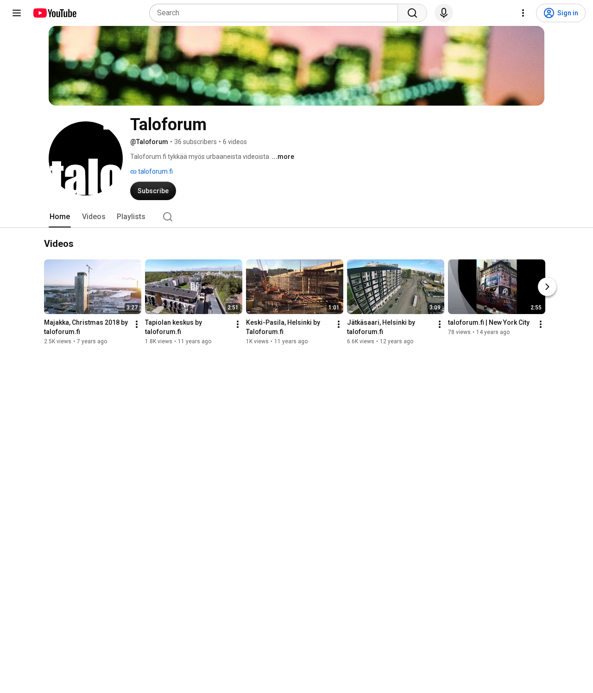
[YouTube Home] (54, 13)
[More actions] (136, 324)
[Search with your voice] (444, 13)
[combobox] (276, 13)
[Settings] (523, 13)
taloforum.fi (155, 171)
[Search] (412, 13)
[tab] (60, 217)
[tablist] (296, 217)
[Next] (547, 287)
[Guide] (16, 13)
